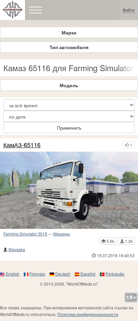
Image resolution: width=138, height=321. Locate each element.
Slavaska (16, 249)
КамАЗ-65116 (22, 145)
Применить (69, 127)
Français (37, 274)
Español (87, 274)
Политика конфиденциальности (87, 314)
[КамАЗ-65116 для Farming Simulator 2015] (69, 190)
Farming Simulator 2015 (25, 233)
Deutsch (62, 274)
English (12, 274)
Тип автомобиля (69, 47)
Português (115, 274)
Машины (61, 233)
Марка (69, 32)
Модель (69, 85)
